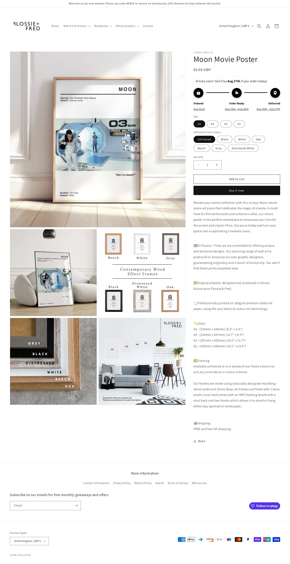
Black (224, 139)
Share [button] (201, 441)
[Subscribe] (76, 505)
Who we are (199, 483)
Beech (202, 148)
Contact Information (96, 483)
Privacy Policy (121, 483)
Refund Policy (143, 483)
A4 (212, 124)
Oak (258, 139)
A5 (199, 124)
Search (159, 483)
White (242, 139)
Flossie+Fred (24, 555)
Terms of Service (178, 483)
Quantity (198, 157)
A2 (239, 124)
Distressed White (243, 148)
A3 (226, 124)
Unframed (204, 139)
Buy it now (236, 190)
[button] (76, 26)
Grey (219, 148)
